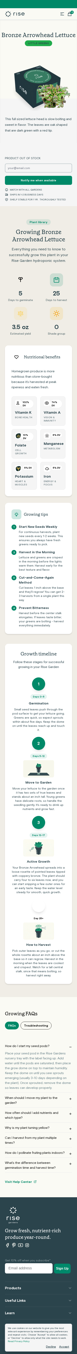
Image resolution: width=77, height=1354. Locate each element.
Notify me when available (38, 180)
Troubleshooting (36, 1025)
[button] (62, 13)
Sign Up (62, 1268)
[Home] (15, 14)
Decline (51, 1346)
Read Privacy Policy (19, 1341)
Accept (64, 1346)
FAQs (12, 1025)
